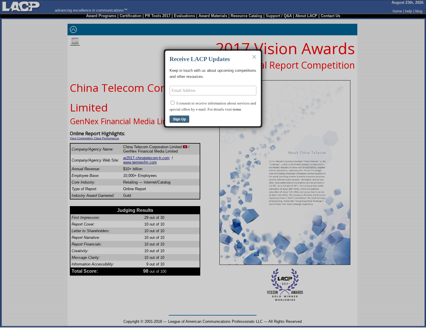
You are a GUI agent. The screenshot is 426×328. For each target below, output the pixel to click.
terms (237, 109)
